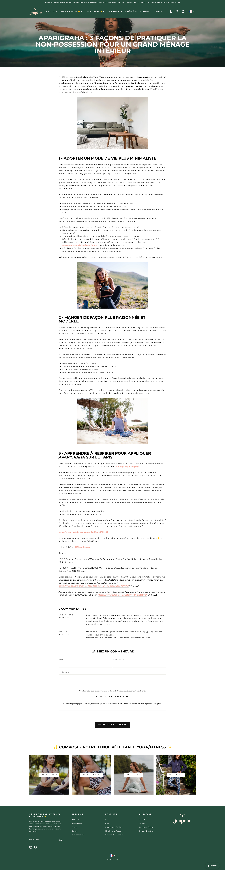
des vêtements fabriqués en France (79, 245)
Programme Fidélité (113, 827)
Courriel (119, 660)
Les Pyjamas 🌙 (94, 11)
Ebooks (142, 823)
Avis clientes (77, 823)
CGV (107, 823)
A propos (75, 819)
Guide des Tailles (146, 827)
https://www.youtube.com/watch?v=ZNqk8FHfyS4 (83, 532)
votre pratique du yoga (127, 466)
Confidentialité (78, 835)
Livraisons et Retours (113, 831)
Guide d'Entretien (146, 831)
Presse (74, 827)
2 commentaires (113, 32)
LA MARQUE (114, 11)
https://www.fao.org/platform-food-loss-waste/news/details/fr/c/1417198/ (94, 586)
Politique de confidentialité (106, 704)
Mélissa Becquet (83, 547)
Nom (61, 660)
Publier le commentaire (112, 696)
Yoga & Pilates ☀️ (71, 11)
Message (64, 672)
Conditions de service (131, 704)
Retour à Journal (114, 724)
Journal (144, 11)
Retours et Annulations (114, 835)
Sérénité (99, 32)
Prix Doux (52, 11)
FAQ (107, 819)
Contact (157, 11)
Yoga (104, 32)
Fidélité (130, 11)
